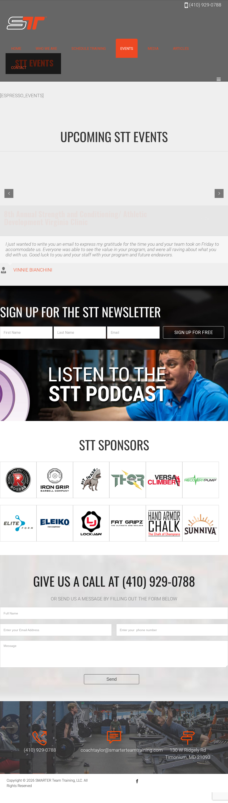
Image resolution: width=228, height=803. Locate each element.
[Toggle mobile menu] (219, 79)
